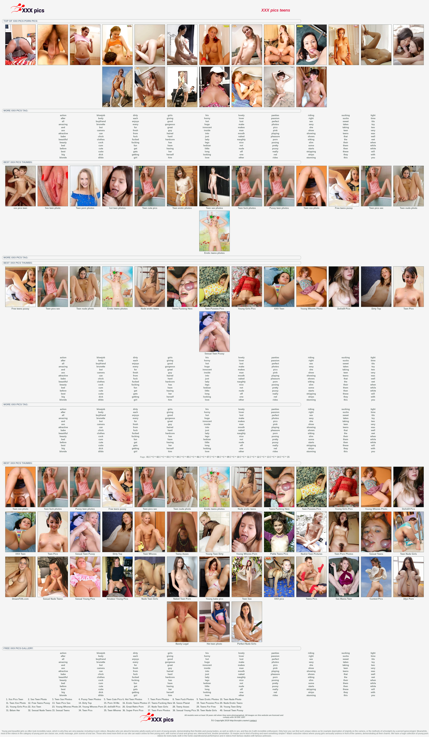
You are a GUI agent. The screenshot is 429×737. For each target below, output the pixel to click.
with (373, 154)
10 (238, 457)
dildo (101, 157)
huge (207, 124)
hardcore (170, 139)
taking (346, 127)
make (241, 124)
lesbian (207, 145)
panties (275, 115)
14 (278, 457)
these (345, 151)
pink (275, 130)
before (63, 148)
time (373, 118)
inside (207, 130)
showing (311, 133)
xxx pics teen (20, 208)
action (63, 115)
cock (100, 142)
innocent (207, 127)
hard (170, 136)
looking (207, 154)
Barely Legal (182, 644)
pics (275, 127)
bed (63, 145)
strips (311, 154)
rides (275, 157)
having (170, 148)
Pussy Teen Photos (91, 699)
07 (208, 457)
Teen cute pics (149, 208)
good (170, 121)
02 (158, 457)
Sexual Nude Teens (53, 599)
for (135, 127)
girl (135, 157)
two (373, 127)
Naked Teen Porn (182, 599)
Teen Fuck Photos (184, 699)
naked (241, 136)
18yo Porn (408, 599)
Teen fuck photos (247, 208)
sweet (346, 121)
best (63, 151)
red (275, 154)
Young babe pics (214, 599)
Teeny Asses (182, 554)
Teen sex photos (214, 208)
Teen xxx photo (311, 208)
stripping (311, 151)
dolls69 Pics (114, 706)
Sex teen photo (52, 208)
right (311, 118)
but (101, 127)
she (311, 127)
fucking (135, 142)
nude (241, 148)
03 (168, 457)
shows (311, 136)
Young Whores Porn (246, 554)
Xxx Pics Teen (16, 699)
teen (346, 130)
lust (241, 121)
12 (258, 457)
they (346, 154)
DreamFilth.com (20, 599)
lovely (241, 115)
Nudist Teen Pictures (311, 554)
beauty (63, 142)
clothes (101, 139)
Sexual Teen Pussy (214, 353)
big (63, 154)
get (135, 148)
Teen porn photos (85, 208)
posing (275, 142)
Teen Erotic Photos (209, 699)
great (170, 127)
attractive (63, 133)
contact (253, 720)
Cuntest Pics (376, 599)
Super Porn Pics (134, 710)
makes (241, 127)
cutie (100, 151)
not (241, 145)
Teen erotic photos (182, 208)
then (345, 148)
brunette (101, 124)
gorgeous (170, 124)
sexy (311, 124)
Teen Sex (247, 599)
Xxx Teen (36, 706)
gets (135, 151)
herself (170, 154)
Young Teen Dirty (214, 554)
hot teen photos (117, 208)
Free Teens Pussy (41, 703)
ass (63, 130)
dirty (135, 115)
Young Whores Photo (311, 308)
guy (170, 130)
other (241, 157)
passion (275, 118)
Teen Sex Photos (63, 699)
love (207, 157)
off (241, 151)
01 (147, 457)
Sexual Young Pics (85, 599)
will (373, 151)
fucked (135, 139)
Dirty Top (376, 308)
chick (101, 136)
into (207, 133)
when (373, 142)
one (241, 154)
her (170, 151)
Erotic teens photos (214, 253)
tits (373, 121)
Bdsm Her (15, 710)
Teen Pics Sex (63, 703)
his (207, 115)
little (207, 148)
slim (311, 142)
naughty (241, 139)
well (373, 136)
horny (207, 118)
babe (63, 136)
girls (170, 115)
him (170, 157)
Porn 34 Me (113, 703)
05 (188, 457)
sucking (346, 115)
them (345, 145)
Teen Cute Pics (114, 699)
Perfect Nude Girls (246, 644)
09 (228, 457)
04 (178, 457)
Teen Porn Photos (343, 554)
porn (275, 139)
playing (275, 133)
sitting (311, 139)
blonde (63, 157)
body (100, 118)
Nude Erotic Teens (233, 703)
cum (101, 145)
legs (207, 142)
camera (101, 130)
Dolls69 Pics (343, 308)
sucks (346, 118)
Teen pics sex (376, 208)
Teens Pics (311, 599)
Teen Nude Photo (232, 699)
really (275, 151)
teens (345, 133)
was (373, 133)
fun (135, 145)
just (207, 136)
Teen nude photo (408, 208)
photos (275, 124)
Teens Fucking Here (182, 308)
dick (101, 154)
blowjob (101, 115)
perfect (275, 121)
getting (135, 154)
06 (198, 457)
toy (373, 124)
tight (373, 115)
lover (241, 118)
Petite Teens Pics (279, 554)
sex (311, 121)
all (63, 121)
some (311, 145)
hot (207, 121)
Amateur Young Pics (117, 599)
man (241, 130)
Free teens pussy (344, 208)
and (63, 127)
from (135, 133)
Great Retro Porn (135, 706)
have (170, 145)
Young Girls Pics (247, 308)
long (207, 151)
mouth (241, 133)
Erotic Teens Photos (136, 703)
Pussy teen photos (279, 208)
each (135, 118)
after (63, 118)
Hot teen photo (214, 644)
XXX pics (279, 599)
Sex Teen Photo (38, 699)
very (373, 130)
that (346, 136)
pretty (275, 145)
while (373, 145)
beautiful (63, 139)
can (101, 133)
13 (268, 457)
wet (373, 139)
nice (241, 142)
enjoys (135, 121)
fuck (135, 136)
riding (311, 115)
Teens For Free (208, 706)
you (373, 157)
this (346, 157)
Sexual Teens (376, 554)
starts (311, 148)
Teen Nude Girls (408, 554)
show (311, 130)
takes (345, 124)
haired (170, 133)
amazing (63, 124)
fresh (135, 130)
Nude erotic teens (150, 308)
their (345, 142)
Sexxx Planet (183, 703)
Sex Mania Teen (344, 599)
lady (207, 139)
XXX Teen (279, 308)
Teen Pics (409, 308)
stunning (311, 157)
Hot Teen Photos (133, 699)
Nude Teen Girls (149, 599)
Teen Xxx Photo (18, 703)
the (345, 139)
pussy (275, 148)
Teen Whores (150, 554)
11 (248, 457)
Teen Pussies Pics (214, 308)
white (373, 148)
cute (101, 148)
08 (218, 457)
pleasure (275, 136)
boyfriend (101, 121)
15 (288, 457)
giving (170, 118)
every (135, 124)
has (170, 142)
